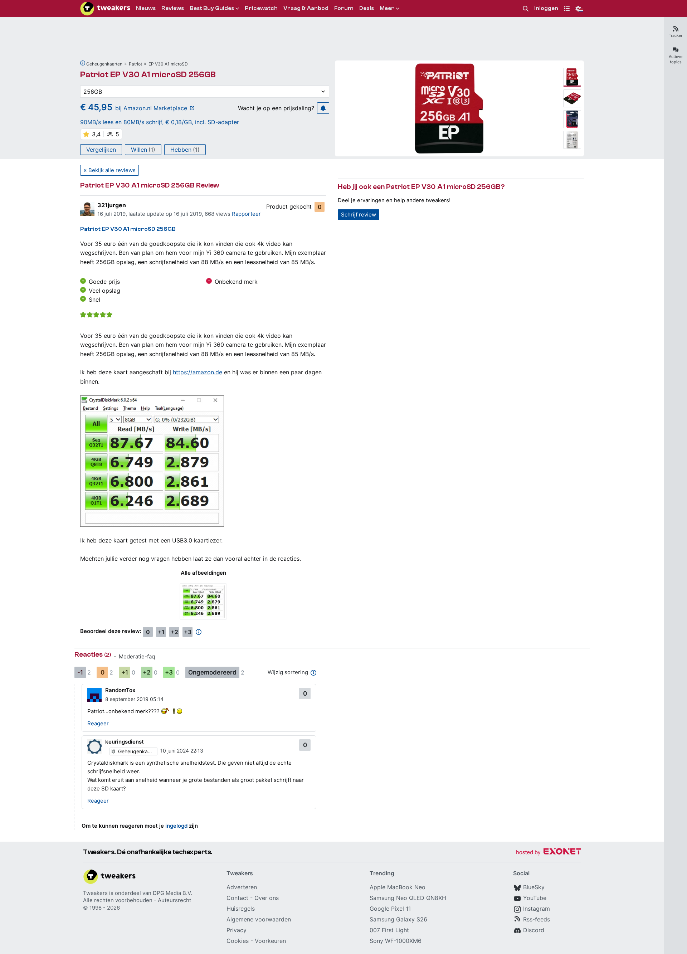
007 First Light (389, 930)
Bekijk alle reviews (112, 170)
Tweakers (95, 893)
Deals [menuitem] (366, 8)
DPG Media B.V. (172, 893)
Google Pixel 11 (390, 908)
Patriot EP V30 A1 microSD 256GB (148, 74)
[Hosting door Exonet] (548, 852)
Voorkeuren (270, 940)
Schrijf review (358, 214)
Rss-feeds (536, 919)
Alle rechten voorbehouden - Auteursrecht (137, 900)
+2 (174, 632)
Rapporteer (246, 213)
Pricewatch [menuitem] (261, 8)
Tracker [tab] (675, 35)
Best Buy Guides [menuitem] (212, 8)
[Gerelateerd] (82, 62)
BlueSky (534, 887)
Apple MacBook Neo (397, 887)
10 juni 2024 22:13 (181, 751)
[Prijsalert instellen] (323, 108)
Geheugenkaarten (104, 64)
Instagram (536, 908)
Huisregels (240, 908)
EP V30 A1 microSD (168, 64)
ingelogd (176, 825)
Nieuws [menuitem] (146, 8)
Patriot (135, 64)
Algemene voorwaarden (258, 919)
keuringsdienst (124, 741)
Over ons (266, 897)
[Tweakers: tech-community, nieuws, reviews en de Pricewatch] (105, 8)
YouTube (534, 897)
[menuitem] (525, 8)
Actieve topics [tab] (675, 59)
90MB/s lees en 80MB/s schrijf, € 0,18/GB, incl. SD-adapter (159, 122)
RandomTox (120, 690)
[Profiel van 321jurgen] (87, 209)
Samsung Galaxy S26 (398, 919)
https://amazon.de (197, 372)
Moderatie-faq (137, 656)
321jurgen (111, 205)
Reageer (98, 723)
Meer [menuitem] (387, 8)
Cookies (237, 940)
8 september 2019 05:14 (134, 699)
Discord (533, 930)
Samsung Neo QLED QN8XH (408, 897)
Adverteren (241, 887)
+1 (161, 632)
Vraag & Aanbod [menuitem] (305, 8)
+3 (187, 632)
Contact (237, 897)
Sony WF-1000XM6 (396, 940)
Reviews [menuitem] (172, 8)
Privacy (236, 930)
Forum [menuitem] (344, 8)
